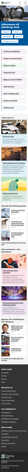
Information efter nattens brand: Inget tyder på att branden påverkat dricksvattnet (17, 225)
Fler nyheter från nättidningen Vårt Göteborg (12, 359)
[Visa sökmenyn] (20, 2)
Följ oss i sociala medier (8, 400)
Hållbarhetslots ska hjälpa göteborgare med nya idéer (17, 327)
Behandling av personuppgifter (10, 418)
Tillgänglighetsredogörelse (8, 422)
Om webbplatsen (6, 412)
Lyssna (3, 382)
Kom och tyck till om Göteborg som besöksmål (17, 339)
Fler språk (4, 379)
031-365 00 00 (5, 467)
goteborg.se (4, 461)
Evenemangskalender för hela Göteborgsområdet (13, 304)
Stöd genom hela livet (10, 193)
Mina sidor (19, 36)
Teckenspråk (4, 372)
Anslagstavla (4, 434)
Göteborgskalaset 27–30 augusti (14, 163)
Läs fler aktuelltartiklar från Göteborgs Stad (13, 243)
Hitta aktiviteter (7, 36)
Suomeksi (4, 376)
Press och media (6, 403)
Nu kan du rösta (8, 136)
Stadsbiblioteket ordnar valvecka (16, 349)
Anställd (3, 446)
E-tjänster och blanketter (8, 443)
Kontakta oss (17, 32)
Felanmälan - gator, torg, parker (10, 394)
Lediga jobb (6, 32)
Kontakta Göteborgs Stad (8, 391)
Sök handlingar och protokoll (9, 437)
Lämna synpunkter (6, 397)
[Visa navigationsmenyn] (25, 2)
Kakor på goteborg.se (7, 415)
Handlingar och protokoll (10, 41)
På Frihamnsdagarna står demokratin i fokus (17, 234)
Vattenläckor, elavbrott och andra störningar (14, 431)
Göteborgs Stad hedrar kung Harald (18, 211)
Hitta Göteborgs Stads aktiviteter (10, 272)
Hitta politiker (5, 440)
